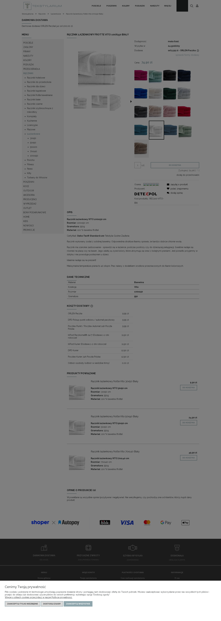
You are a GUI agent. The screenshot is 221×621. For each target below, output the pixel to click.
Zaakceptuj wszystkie (78, 604)
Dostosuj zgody (52, 604)
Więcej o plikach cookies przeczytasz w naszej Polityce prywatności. (38, 597)
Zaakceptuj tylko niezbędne (22, 604)
